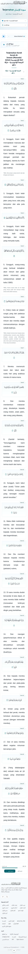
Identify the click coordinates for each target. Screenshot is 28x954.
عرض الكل (20, 871)
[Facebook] (2, 896)
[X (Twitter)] (7, 896)
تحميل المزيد (11, 871)
